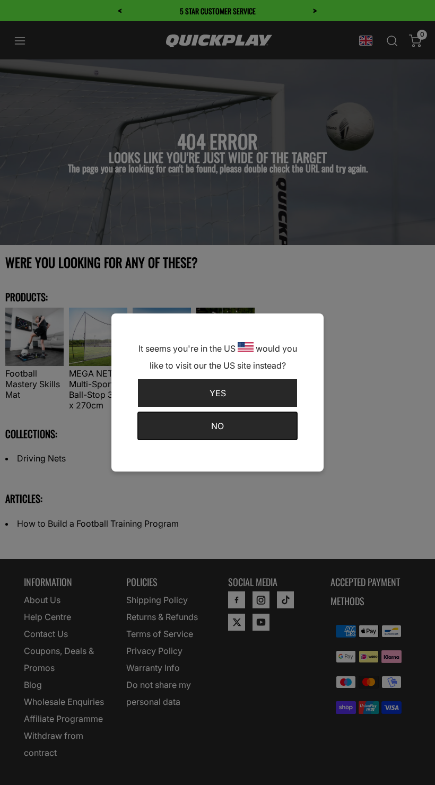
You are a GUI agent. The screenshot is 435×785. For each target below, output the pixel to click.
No (217, 426)
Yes (218, 393)
